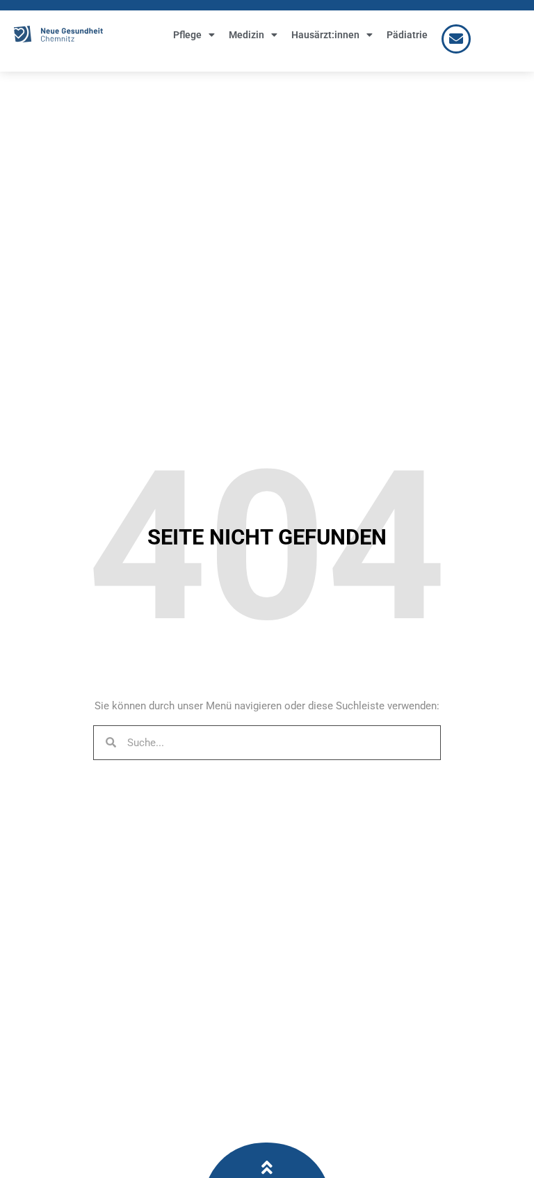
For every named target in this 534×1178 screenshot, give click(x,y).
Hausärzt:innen (325, 34)
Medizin (246, 34)
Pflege (187, 34)
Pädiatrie (407, 34)
